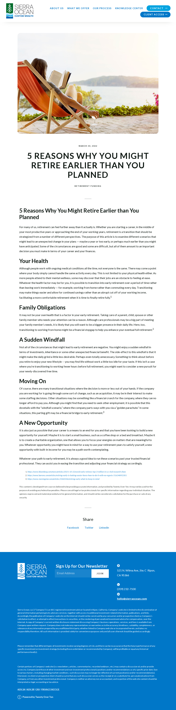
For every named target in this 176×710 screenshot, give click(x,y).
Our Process (102, 8)
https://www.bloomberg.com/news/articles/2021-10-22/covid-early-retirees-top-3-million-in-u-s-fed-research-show (77, 471)
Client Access (154, 14)
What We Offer (78, 8)
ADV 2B (30, 689)
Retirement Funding (88, 186)
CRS (38, 689)
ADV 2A (21, 689)
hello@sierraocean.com (132, 598)
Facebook (73, 527)
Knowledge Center (129, 8)
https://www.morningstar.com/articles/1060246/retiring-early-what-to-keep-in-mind (63, 479)
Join (100, 573)
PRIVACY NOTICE (50, 689)
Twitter (89, 527)
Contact (157, 8)
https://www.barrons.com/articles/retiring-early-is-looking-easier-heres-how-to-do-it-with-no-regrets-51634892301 (77, 475)
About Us (57, 8)
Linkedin (104, 527)
